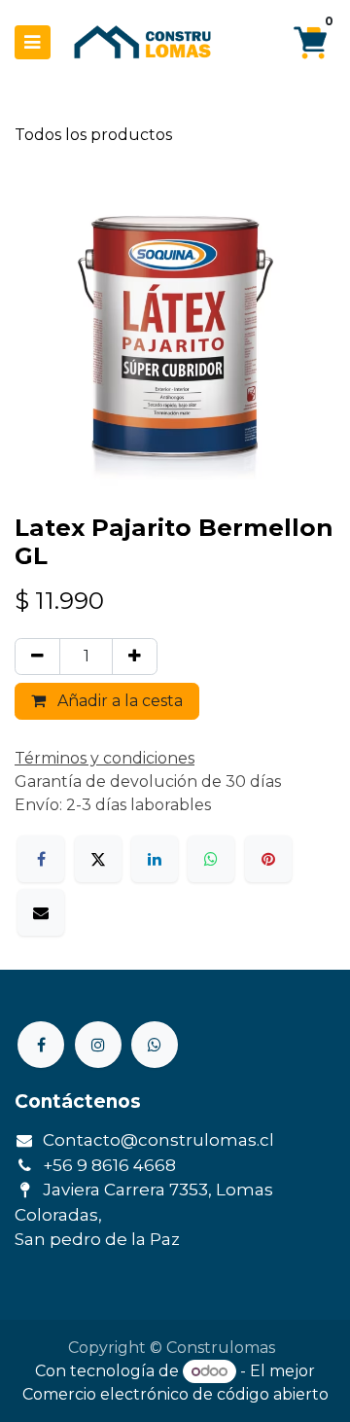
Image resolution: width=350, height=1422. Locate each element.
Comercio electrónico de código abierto (175, 1394)
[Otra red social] (154, 1044)
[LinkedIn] (154, 858)
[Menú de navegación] (33, 42)
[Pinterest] (268, 858)
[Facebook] (41, 858)
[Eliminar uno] (37, 656)
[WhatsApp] (211, 858)
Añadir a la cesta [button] (118, 701)
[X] (98, 858)
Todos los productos (93, 134)
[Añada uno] (135, 656)
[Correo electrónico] (41, 912)
